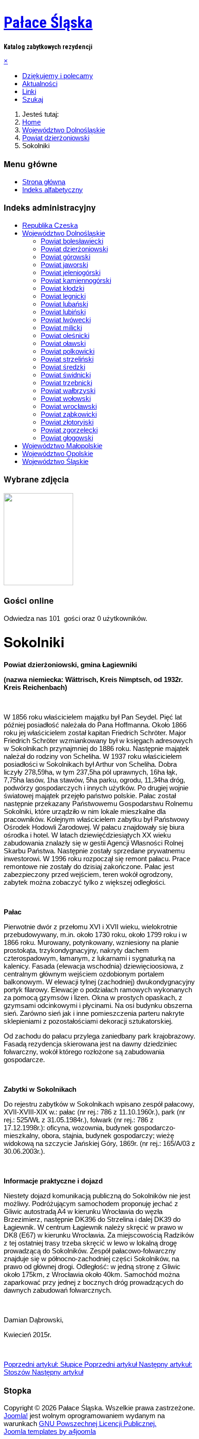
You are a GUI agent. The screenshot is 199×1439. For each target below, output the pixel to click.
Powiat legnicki (63, 296)
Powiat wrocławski (69, 406)
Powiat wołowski (66, 398)
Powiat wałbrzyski (68, 390)
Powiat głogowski (67, 438)
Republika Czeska (50, 225)
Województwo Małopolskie (62, 446)
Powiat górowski (65, 257)
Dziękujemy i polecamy (57, 76)
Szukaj (32, 99)
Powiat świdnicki (66, 375)
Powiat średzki (63, 367)
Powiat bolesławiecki (72, 241)
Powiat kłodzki (62, 288)
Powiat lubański (64, 304)
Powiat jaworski (64, 265)
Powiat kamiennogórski (76, 280)
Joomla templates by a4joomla (50, 1431)
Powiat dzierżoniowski (74, 249)
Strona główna (43, 182)
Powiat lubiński (63, 312)
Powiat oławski (63, 343)
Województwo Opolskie (57, 453)
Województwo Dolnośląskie (63, 233)
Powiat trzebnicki (66, 383)
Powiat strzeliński (67, 359)
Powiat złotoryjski (67, 422)
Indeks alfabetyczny (52, 190)
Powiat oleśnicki (65, 335)
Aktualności (39, 84)
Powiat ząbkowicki (69, 414)
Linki (29, 91)
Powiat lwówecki (66, 320)
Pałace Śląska (48, 22)
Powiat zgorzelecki (69, 430)
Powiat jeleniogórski (70, 272)
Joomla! (16, 1416)
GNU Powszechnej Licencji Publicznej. (97, 1423)
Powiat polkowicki (67, 351)
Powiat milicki (61, 328)
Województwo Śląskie (55, 461)
